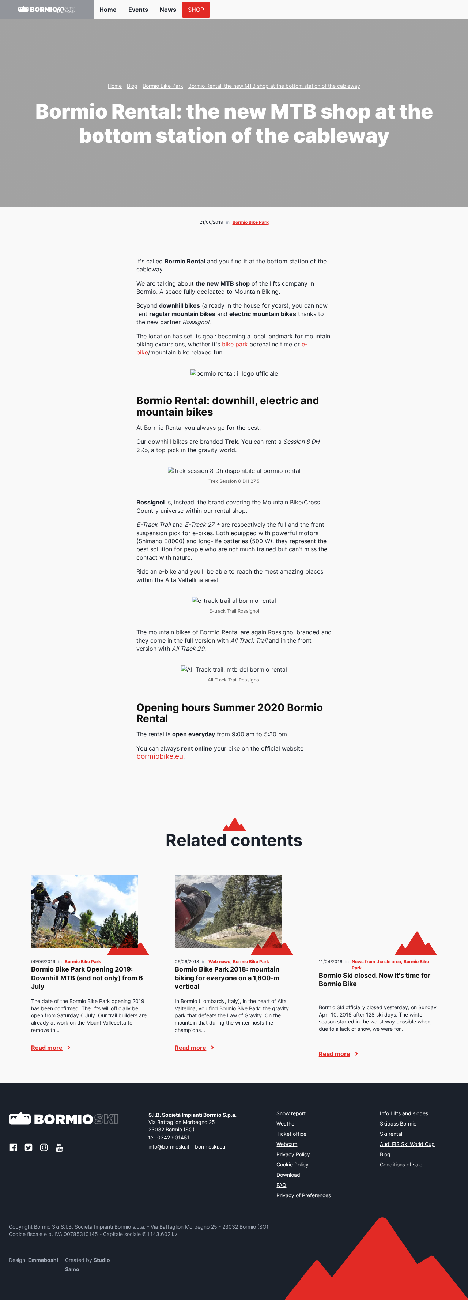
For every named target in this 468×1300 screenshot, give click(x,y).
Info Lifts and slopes (404, 1113)
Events (138, 9)
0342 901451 (173, 1137)
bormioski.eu (210, 1146)
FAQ (281, 1185)
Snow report (291, 1113)
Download (288, 1175)
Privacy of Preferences (303, 1195)
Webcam (286, 1144)
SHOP (196, 9)
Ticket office (291, 1134)
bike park (235, 344)
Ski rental (391, 1134)
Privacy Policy (293, 1154)
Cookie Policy (292, 1165)
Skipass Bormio (398, 1124)
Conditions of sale (401, 1165)
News (168, 9)
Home (108, 9)
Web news (219, 961)
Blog (132, 86)
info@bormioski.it (168, 1146)
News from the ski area (376, 961)
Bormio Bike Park (163, 86)
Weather (286, 1124)
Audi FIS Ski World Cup (407, 1144)
